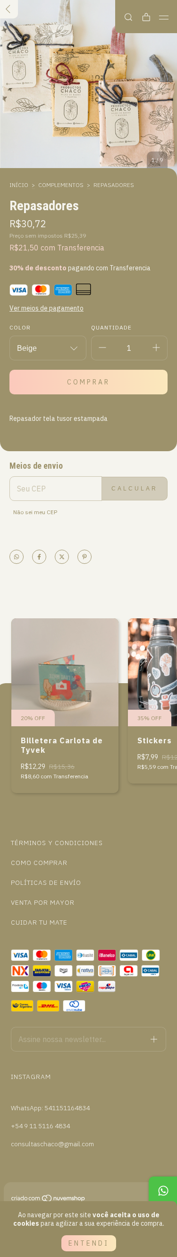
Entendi (88, 1243)
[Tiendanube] (48, 1200)
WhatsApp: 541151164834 (50, 1108)
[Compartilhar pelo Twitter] (62, 557)
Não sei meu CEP (35, 512)
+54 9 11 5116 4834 (40, 1126)
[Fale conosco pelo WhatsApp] (163, 1191)
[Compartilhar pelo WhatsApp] (16, 557)
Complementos (61, 184)
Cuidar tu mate (39, 922)
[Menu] (164, 17)
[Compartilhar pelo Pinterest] (84, 557)
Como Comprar (39, 862)
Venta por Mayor (43, 902)
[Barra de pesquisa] (128, 17)
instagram (31, 1076)
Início (18, 184)
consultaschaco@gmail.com (52, 1144)
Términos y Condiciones (57, 842)
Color (20, 327)
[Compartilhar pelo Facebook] (39, 557)
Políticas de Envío (46, 882)
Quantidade (111, 327)
